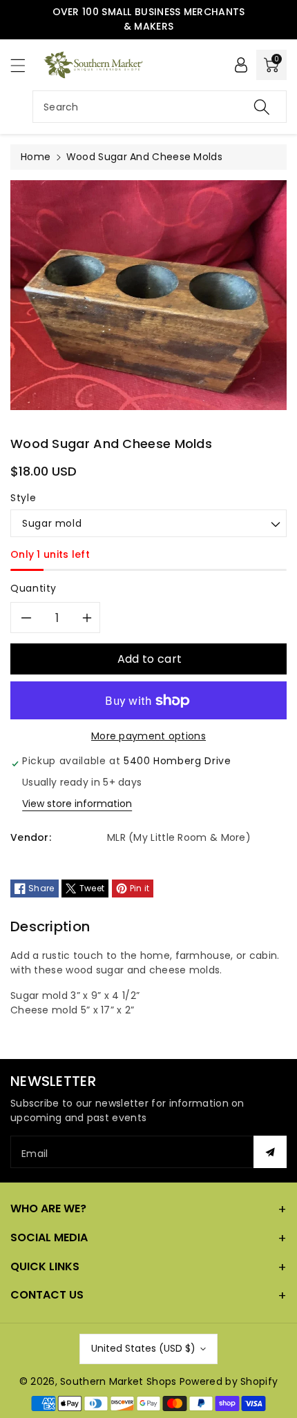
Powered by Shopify (229, 1381)
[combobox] (159, 106)
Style (23, 498)
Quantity (33, 588)
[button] (24, 65)
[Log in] (241, 65)
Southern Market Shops (118, 1381)
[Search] (262, 106)
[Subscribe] (270, 1152)
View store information (77, 803)
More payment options (148, 736)
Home (35, 157)
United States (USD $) (143, 1348)
